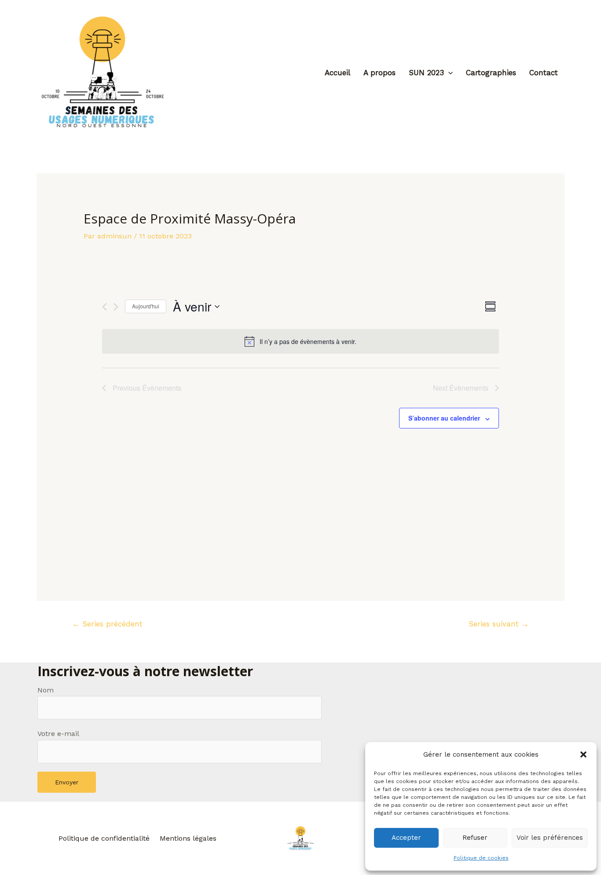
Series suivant (499, 623)
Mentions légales (188, 838)
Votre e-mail (58, 733)
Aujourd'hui (145, 306)
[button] (583, 754)
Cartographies (491, 72)
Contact (543, 72)
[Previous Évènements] (104, 307)
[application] (448, 73)
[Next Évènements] (116, 307)
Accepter (406, 838)
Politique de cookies (481, 858)
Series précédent (107, 623)
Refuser (474, 838)
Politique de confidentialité (104, 838)
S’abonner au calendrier (444, 418)
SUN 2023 (426, 72)
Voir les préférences (550, 838)
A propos (379, 72)
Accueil (337, 72)
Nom (45, 690)
